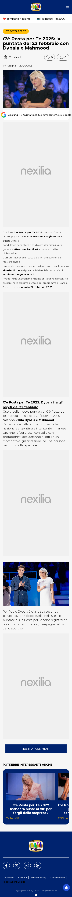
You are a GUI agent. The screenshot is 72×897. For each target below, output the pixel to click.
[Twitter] (14, 863)
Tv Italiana (9, 65)
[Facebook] (4, 863)
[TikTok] (35, 863)
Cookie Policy (57, 877)
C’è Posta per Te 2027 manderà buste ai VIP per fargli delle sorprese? (31, 809)
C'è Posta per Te (16, 31)
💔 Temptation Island (16, 18)
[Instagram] (25, 863)
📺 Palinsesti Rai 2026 (51, 18)
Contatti (22, 877)
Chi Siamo (8, 877)
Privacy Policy (38, 877)
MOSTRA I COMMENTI (36, 748)
